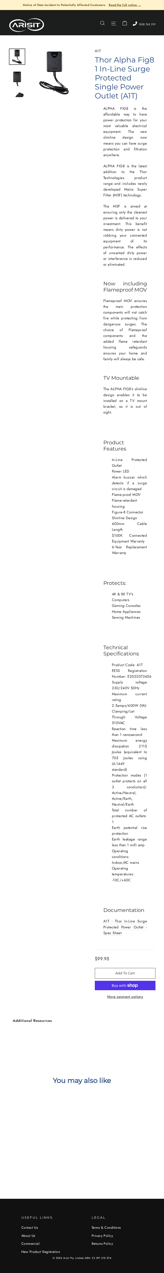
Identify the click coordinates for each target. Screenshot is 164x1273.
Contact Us (29, 1227)
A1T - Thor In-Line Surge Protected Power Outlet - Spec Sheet (125, 927)
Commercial (30, 1243)
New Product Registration (40, 1251)
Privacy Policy (102, 1235)
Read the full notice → (125, 5)
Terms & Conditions (106, 1227)
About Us (28, 1235)
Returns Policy (102, 1243)
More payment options (125, 996)
